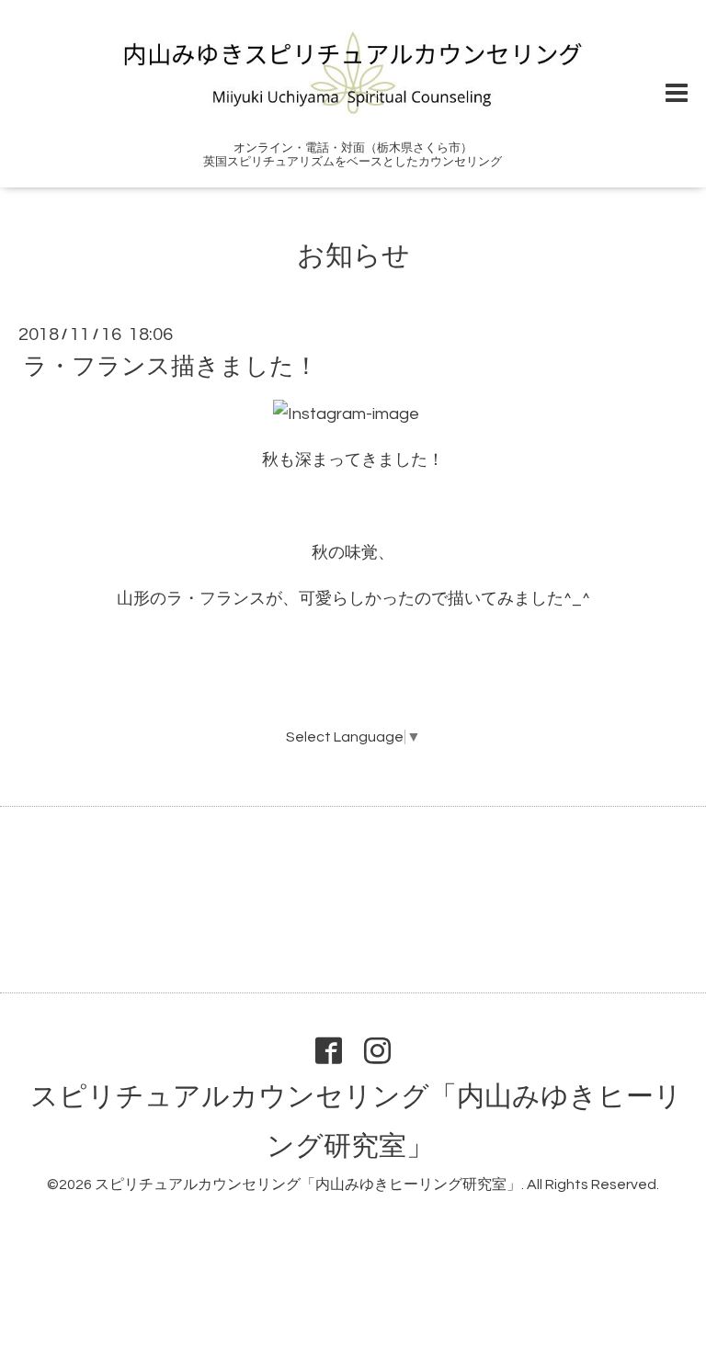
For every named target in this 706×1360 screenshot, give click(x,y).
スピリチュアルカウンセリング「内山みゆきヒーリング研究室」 (308, 1184)
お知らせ (353, 256)
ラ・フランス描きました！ (170, 367)
